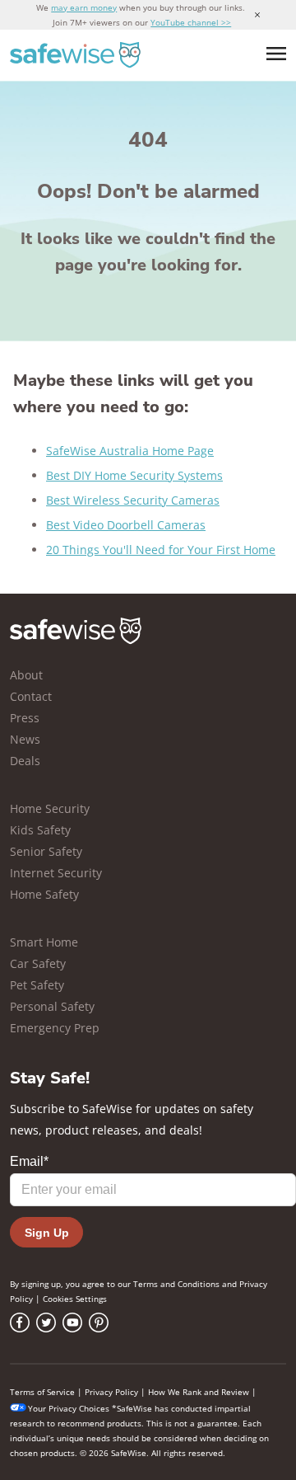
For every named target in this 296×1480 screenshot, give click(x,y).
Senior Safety (46, 851)
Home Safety (44, 894)
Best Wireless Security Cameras (133, 500)
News (25, 739)
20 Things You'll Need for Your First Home (160, 549)
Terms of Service (42, 1392)
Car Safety (38, 963)
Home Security (50, 808)
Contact (31, 696)
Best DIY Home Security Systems (134, 475)
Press (24, 718)
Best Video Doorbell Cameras (126, 525)
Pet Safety (37, 985)
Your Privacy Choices (68, 1408)
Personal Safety (52, 1006)
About (26, 675)
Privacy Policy (111, 1392)
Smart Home (44, 942)
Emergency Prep (54, 1028)
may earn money (84, 7)
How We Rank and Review (198, 1392)
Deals (25, 760)
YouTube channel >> (190, 22)
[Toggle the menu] (276, 53)
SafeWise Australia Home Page (130, 450)
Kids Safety (40, 830)
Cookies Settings (75, 1298)
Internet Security (56, 873)
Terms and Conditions (176, 1284)
